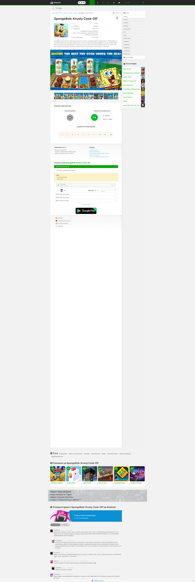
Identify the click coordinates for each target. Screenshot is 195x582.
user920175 (57, 530)
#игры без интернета (125, 453)
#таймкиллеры (63, 453)
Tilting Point (95, 28)
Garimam (56, 561)
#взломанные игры (113, 453)
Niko (65, 190)
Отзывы (65, 524)
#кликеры (87, 453)
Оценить (107, 115)
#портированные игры (57, 456)
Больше (143, 491)
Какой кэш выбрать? (95, 151)
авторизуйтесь (84, 518)
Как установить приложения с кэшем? (99, 153)
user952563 (58, 540)
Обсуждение (55, 524)
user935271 (57, 574)
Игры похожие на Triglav (61, 495)
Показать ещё (86, 204)
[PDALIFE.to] (55, 2)
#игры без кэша (96, 453)
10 (111, 134)
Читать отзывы (107, 119)
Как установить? (94, 150)
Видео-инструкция (94, 155)
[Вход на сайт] (143, 2)
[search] (94, 8)
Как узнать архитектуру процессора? (99, 156)
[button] (120, 51)
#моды (104, 453)
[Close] (194, 581)
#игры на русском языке (75, 453)
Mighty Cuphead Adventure (61, 497)
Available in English (98, 580)
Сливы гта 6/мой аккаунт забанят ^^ (65, 500)
